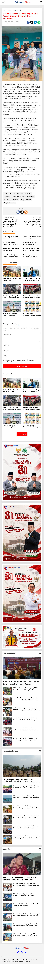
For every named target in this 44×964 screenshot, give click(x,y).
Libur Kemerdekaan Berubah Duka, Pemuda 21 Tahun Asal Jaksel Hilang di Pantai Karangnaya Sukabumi (26, 797)
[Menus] (3, 2)
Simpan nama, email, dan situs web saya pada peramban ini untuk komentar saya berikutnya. (19, 361)
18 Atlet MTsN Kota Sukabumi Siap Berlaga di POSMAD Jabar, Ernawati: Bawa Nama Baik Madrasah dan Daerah (31, 314)
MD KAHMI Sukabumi (11, 200)
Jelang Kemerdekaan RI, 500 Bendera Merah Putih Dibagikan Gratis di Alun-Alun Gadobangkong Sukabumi (26, 817)
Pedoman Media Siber (28, 959)
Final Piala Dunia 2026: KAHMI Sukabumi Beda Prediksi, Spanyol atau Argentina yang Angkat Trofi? (11, 237)
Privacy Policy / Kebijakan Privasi (12, 961)
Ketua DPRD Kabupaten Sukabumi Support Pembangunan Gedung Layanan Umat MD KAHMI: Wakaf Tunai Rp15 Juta (11, 249)
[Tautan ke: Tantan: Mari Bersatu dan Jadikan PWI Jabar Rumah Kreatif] (7, 907)
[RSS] (26, 212)
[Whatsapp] (38, 22)
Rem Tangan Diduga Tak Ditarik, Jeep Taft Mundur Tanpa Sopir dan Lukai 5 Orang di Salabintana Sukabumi (11, 297)
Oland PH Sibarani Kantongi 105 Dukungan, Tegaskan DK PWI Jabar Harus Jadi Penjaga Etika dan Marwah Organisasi (26, 935)
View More (22, 434)
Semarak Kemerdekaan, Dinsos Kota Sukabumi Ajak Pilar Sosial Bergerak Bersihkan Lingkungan (25, 719)
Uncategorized (7, 23)
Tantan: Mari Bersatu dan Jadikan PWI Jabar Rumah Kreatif (26, 904)
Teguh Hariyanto (9, 203)
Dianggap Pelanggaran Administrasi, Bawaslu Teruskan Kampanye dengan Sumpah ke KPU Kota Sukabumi (11, 222)
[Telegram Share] (35, 22)
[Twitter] (22, 212)
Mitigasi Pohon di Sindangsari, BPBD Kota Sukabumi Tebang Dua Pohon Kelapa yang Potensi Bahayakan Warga (27, 689)
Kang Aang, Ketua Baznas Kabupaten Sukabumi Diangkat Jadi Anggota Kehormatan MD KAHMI (31, 255)
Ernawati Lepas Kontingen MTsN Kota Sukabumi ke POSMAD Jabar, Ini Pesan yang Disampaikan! (32, 279)
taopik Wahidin (26, 200)
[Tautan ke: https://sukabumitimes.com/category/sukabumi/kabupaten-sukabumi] (40, 751)
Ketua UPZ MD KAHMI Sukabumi (20, 193)
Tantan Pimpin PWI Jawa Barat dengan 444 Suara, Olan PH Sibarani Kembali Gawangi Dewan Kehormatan (26, 914)
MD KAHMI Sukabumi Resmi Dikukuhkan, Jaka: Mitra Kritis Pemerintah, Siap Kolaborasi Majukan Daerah (32, 237)
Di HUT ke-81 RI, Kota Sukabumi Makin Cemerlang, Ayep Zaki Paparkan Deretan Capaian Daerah (26, 739)
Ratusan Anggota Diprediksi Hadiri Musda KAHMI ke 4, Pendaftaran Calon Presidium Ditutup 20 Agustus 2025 (11, 243)
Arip (5, 193)
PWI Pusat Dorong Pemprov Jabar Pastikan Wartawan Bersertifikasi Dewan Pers (20, 878)
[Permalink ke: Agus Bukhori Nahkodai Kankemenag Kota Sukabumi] (12, 306)
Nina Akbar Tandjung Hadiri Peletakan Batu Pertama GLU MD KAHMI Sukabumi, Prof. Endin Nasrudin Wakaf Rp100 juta (11, 255)
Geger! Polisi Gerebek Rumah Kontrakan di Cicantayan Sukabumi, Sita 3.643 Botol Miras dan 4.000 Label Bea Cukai (26, 837)
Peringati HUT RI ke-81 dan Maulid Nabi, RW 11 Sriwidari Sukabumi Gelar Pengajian (12, 279)
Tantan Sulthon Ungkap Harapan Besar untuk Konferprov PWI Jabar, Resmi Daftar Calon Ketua (26, 925)
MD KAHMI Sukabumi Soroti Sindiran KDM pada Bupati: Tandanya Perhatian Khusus (31, 243)
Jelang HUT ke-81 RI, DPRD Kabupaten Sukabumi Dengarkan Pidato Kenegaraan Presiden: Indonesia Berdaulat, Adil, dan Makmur (26, 827)
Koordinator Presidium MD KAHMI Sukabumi (19, 197)
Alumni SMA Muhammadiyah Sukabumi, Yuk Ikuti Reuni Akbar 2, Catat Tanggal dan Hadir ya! (32, 222)
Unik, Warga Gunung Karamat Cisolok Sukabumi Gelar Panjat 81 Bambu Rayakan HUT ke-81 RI (21, 781)
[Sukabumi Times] (22, 2)
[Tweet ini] (31, 22)
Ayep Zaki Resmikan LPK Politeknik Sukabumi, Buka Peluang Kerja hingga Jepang (21, 683)
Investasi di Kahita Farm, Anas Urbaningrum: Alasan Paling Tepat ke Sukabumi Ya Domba (32, 249)
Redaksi (27, 961)
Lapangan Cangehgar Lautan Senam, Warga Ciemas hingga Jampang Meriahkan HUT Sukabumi (26, 787)
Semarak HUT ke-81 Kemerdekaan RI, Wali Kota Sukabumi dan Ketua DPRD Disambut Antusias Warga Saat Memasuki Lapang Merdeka (25, 729)
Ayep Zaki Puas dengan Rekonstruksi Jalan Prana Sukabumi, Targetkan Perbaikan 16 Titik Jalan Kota (25, 699)
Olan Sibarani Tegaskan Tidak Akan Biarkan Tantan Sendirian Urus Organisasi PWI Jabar (25, 894)
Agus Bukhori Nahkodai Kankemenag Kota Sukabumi (11, 314)
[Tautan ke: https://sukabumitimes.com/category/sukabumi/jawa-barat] (40, 849)
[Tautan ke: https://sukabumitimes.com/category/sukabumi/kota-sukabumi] (40, 653)
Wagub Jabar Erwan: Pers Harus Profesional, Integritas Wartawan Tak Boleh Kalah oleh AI (26, 884)
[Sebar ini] (28, 22)
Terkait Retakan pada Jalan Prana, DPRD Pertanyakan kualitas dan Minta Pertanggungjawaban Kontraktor (26, 709)
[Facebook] (18, 212)
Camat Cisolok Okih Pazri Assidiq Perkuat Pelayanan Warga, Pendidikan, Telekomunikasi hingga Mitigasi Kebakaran (26, 807)
